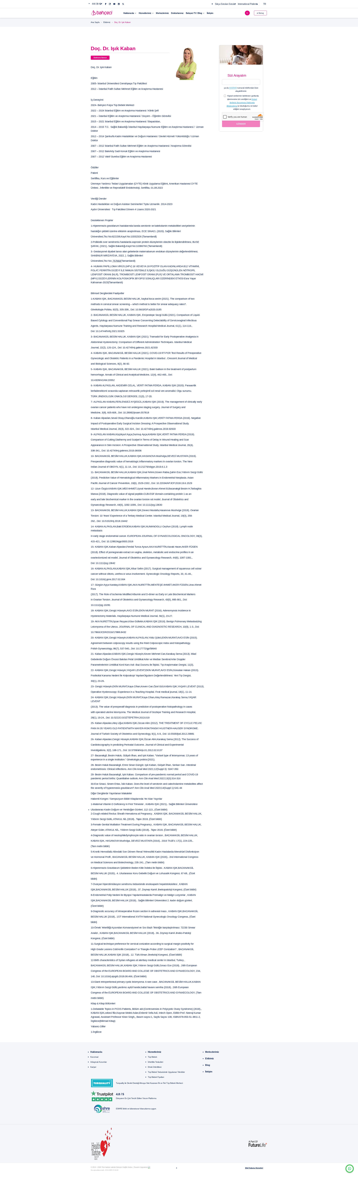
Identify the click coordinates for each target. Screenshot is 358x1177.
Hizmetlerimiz (145, 13)
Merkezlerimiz (162, 13)
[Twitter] (123, 4)
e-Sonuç (260, 13)
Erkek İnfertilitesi (154, 1067)
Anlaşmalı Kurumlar (98, 1062)
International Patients (248, 4)
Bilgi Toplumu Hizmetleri (254, 1168)
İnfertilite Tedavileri (155, 1062)
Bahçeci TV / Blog (194, 13)
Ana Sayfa (95, 22)
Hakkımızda (128, 13)
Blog (207, 1065)
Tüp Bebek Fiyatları (156, 1077)
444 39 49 (96, 4)
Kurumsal (94, 1057)
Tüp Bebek (152, 1057)
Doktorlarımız (177, 13)
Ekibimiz (106, 22)
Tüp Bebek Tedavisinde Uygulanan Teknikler (166, 1072)
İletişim (210, 13)
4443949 (233, 88)
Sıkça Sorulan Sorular (225, 4)
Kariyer (93, 1067)
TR (264, 4)
